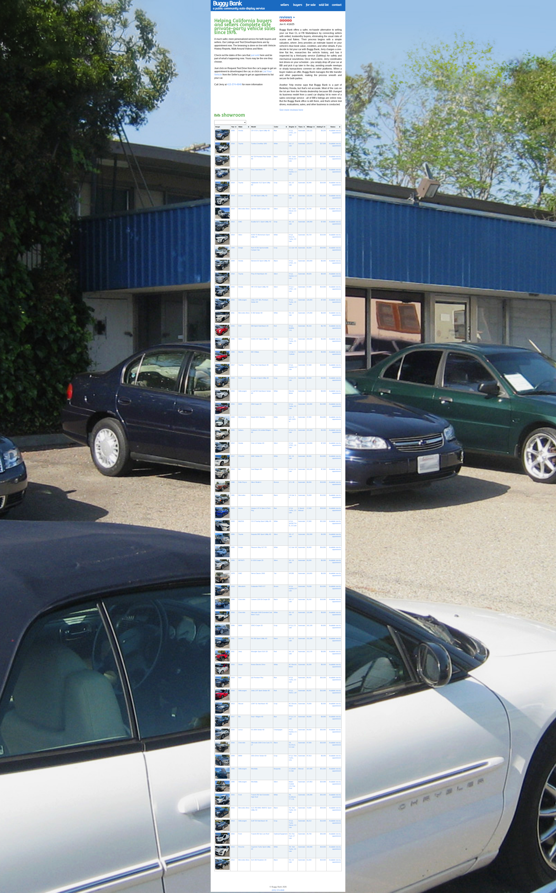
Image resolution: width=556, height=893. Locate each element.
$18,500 (323, 365)
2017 (233, 365)
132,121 (309, 130)
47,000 (309, 417)
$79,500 (323, 209)
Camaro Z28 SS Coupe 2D (260, 599)
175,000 (309, 313)
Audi (239, 156)
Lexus (240, 196)
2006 (233, 339)
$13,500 (323, 821)
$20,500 (323, 677)
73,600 (309, 808)
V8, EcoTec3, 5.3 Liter (292, 745)
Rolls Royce (242, 482)
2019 (233, 182)
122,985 (309, 612)
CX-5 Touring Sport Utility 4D (261, 521)
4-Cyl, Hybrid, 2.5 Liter (293, 732)
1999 (233, 599)
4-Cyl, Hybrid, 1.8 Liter (293, 276)
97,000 (309, 743)
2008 (233, 130)
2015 (233, 326)
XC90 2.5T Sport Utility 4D (260, 339)
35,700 (309, 834)
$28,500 (323, 508)
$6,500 (323, 169)
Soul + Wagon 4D (257, 716)
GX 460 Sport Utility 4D (259, 196)
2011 (232, 313)
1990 (233, 769)
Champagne (278, 729)
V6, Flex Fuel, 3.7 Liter (292, 836)
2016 (233, 287)
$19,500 (323, 235)
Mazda (240, 352)
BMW (240, 404)
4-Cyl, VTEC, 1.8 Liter (292, 445)
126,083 (309, 300)
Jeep (240, 651)
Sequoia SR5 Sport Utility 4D (261, 534)
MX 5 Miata (255, 352)
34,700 (309, 209)
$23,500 (323, 743)
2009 (233, 169)
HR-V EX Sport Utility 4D (259, 287)
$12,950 (323, 404)
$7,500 (323, 300)
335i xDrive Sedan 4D (258, 756)
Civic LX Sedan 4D (257, 443)
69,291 (309, 690)
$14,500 (323, 287)
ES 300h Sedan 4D (257, 729)
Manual (300, 769)
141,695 (309, 352)
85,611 (309, 677)
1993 (233, 352)
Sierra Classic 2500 (258, 573)
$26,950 (323, 729)
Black (276, 156)
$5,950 (323, 352)
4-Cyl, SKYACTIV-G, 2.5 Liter (293, 523)
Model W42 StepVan (258, 417)
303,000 (309, 261)
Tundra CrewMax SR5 (259, 143)
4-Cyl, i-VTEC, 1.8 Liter (292, 289)
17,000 (309, 508)
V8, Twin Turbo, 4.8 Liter (292, 849)
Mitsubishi (241, 586)
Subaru (240, 430)
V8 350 (291, 573)
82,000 (309, 378)
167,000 (309, 769)
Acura (240, 508)
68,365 (309, 456)
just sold (255, 55)
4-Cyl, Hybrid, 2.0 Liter (293, 588)
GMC (240, 222)
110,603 (309, 573)
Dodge (240, 248)
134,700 (309, 169)
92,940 (309, 182)
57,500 (309, 365)
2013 (233, 222)
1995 (233, 547)
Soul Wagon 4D (256, 469)
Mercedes (241, 495)
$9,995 (323, 378)
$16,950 (323, 547)
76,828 (309, 495)
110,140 (309, 469)
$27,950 (323, 143)
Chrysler (241, 456)
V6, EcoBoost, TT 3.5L (292, 797)
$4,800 (323, 625)
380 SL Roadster (257, 495)
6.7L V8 (291, 482)
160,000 (309, 847)
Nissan (240, 703)
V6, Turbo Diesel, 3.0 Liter (292, 159)
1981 (233, 495)
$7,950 (323, 222)
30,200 (309, 664)
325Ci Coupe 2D (257, 625)
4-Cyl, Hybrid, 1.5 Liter (293, 172)
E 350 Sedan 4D (257, 313)
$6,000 (323, 261)
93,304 (309, 248)
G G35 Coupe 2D (257, 560)
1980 (233, 482)
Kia (239, 469)
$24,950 (323, 248)
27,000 (309, 521)
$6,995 (323, 560)
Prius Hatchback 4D (258, 169)
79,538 (309, 586)
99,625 (309, 274)
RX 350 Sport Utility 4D (259, 638)
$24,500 (323, 182)
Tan (275, 573)
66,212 (309, 821)
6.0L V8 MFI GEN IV (292, 419)
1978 (233, 573)
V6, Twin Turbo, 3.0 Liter (292, 810)
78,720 (309, 156)
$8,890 (323, 716)
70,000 (309, 703)
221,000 (309, 430)
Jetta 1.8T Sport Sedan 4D (260, 690)
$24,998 (323, 782)
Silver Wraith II (256, 482)
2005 (233, 430)
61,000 (309, 860)
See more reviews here (291, 110)
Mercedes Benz (243, 808)
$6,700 (323, 326)
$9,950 (323, 612)
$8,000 (323, 391)
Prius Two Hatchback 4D (260, 365)
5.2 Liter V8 (293, 248)
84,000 (309, 729)
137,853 (309, 782)
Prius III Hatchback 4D (259, 274)
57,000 (309, 287)
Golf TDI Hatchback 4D (259, 821)
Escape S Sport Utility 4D (260, 378)
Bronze (276, 482)
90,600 (309, 716)
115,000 (309, 404)
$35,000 (323, 834)
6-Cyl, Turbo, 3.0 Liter (292, 406)
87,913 (309, 756)
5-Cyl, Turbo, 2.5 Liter (292, 341)
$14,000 (323, 156)
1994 (233, 248)
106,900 (309, 222)
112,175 (309, 651)
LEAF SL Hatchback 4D (259, 703)
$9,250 (323, 130)
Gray (275, 182)
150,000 (309, 443)
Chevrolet (241, 599)
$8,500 (323, 274)
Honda (240, 130)
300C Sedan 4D (256, 456)
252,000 (309, 534)
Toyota (240, 143)
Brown (276, 586)
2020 (233, 521)
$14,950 (323, 456)
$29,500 (323, 808)
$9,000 (323, 756)
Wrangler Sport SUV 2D (259, 651)
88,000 (309, 482)
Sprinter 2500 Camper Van (260, 209)
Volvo (240, 235)
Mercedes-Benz (244, 209)
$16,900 (323, 417)
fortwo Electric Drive (258, 664)
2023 (233, 508)
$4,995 (323, 534)
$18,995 (323, 599)
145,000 (309, 795)
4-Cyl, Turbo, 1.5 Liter (292, 510)
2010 (233, 274)
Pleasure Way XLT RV (259, 547)
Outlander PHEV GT (258, 586)
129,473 (309, 143)
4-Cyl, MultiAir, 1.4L (291, 328)
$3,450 (323, 430)
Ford (240, 378)
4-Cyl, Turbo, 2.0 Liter (292, 680)
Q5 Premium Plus (257, 677)
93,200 (309, 560)
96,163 (309, 326)
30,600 (309, 547)
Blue (275, 130)
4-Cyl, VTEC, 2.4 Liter (292, 133)
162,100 (309, 625)
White (276, 143)
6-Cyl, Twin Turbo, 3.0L (293, 758)
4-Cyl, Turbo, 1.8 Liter (292, 302)
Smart (240, 664)
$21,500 (323, 196)
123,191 (309, 196)
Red (275, 326)
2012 (233, 443)
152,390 (309, 638)
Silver (276, 209)
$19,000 (323, 482)
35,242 (309, 599)
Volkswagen (242, 300)
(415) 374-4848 (278, 890)
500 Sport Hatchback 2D (259, 326)
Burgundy (277, 769)
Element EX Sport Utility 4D (260, 261)
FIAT (240, 326)
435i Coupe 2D (256, 404)
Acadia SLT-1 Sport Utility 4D (261, 222)
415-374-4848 (234, 84)
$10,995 (323, 690)
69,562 (309, 391)
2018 (233, 143)
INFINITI (241, 560)
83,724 (309, 235)
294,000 (309, 339)
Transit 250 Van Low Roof (260, 834)
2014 (233, 156)
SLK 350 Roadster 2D (258, 860)
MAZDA (241, 521)
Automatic (301, 130)
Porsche (241, 847)
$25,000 (323, 795)
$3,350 (323, 339)
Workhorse (242, 417)
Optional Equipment (280, 834)
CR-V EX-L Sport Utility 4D (260, 130)
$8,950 (323, 638)
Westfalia (254, 769)
